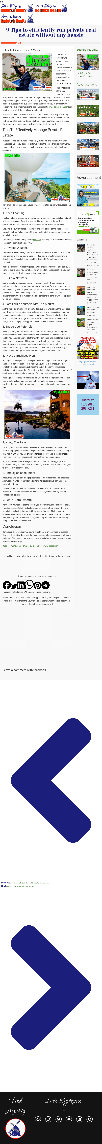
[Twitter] (58, 1119)
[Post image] (81, 248)
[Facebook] (38, 1119)
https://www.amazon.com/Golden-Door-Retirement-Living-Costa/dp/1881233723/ (88, 363)
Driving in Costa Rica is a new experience (93, 309)
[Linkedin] (79, 1119)
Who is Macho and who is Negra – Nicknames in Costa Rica (92, 324)
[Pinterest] (89, 1119)
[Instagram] (48, 1119)
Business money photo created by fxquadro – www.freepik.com (30, 546)
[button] (6, 587)
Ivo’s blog (37, 239)
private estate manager (57, 107)
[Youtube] (69, 1119)
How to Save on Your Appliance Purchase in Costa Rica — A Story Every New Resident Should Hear (92, 253)
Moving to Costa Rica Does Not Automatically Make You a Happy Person (92, 293)
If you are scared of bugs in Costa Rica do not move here (92, 275)
